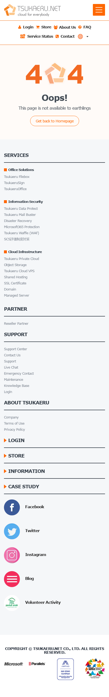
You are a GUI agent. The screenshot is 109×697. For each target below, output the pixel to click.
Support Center (15, 349)
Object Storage (15, 265)
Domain (10, 289)
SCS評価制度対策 (16, 239)
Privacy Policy (14, 429)
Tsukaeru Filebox (16, 176)
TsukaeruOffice (15, 189)
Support (10, 361)
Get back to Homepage (55, 121)
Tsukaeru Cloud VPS (19, 271)
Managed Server (16, 295)
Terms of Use (14, 423)
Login (8, 392)
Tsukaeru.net (47, 648)
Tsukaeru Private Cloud (21, 258)
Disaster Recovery (18, 221)
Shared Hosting (15, 277)
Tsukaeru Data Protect (21, 208)
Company (11, 417)
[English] (83, 36)
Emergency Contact (19, 373)
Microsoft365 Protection (21, 227)
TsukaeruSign (14, 183)
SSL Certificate (15, 283)
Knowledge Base (16, 385)
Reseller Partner (16, 323)
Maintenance (13, 379)
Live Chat (11, 367)
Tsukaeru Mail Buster (20, 214)
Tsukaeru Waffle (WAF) (21, 233)
